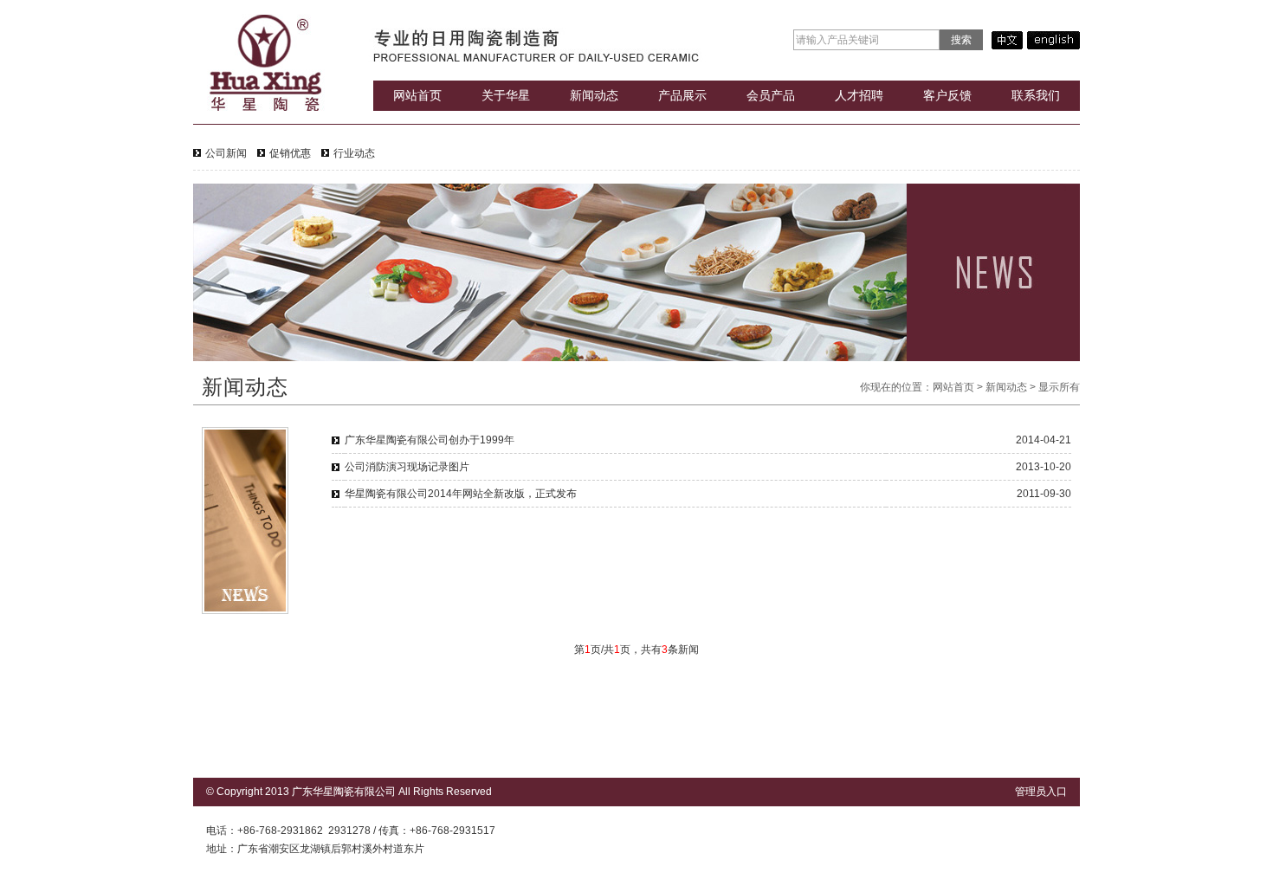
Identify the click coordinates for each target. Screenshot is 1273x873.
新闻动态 (594, 95)
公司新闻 (226, 153)
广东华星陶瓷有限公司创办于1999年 (429, 440)
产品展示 (682, 95)
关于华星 (505, 95)
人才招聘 (859, 95)
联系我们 (1035, 95)
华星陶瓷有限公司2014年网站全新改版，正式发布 (461, 494)
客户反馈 (947, 95)
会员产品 (770, 95)
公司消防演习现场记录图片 (407, 467)
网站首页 (417, 95)
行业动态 (354, 153)
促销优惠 (290, 153)
